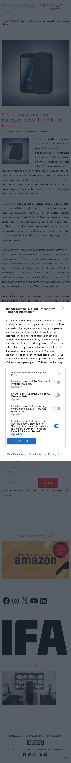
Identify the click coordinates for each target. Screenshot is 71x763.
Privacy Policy (56, 454)
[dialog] (35, 381)
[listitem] (35, 373)
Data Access (35, 454)
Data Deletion (15, 454)
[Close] (63, 309)
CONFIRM (21, 441)
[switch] (57, 382)
